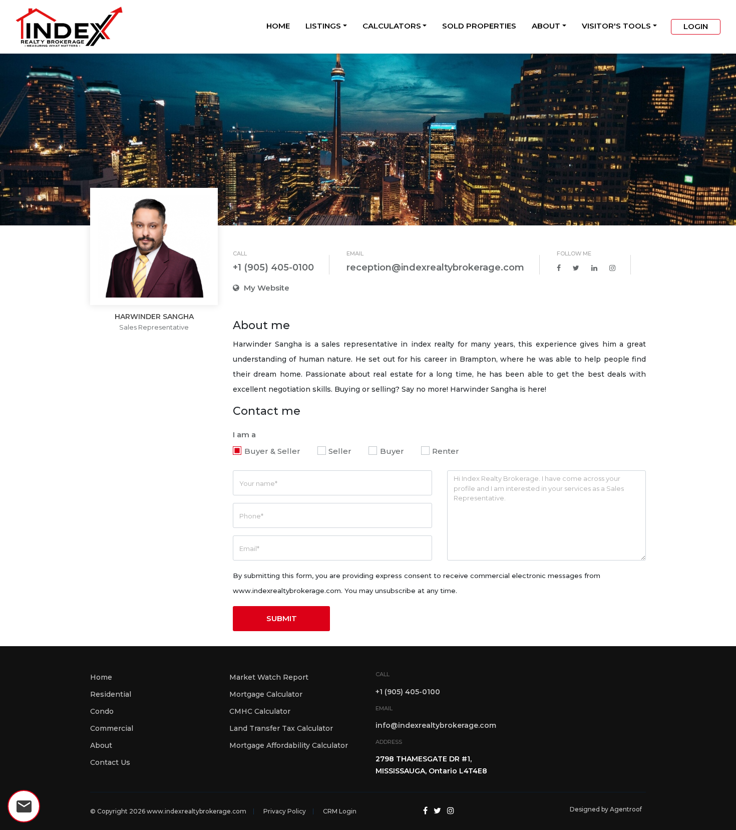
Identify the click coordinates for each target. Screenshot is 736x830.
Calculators (391, 26)
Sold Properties (479, 26)
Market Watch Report (268, 677)
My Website (265, 288)
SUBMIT (281, 618)
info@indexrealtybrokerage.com (436, 725)
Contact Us (110, 762)
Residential (110, 694)
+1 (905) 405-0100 (273, 267)
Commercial (111, 728)
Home (278, 26)
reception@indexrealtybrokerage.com (435, 267)
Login (695, 26)
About (546, 26)
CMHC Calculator (259, 711)
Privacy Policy (284, 811)
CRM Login (339, 811)
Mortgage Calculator (265, 694)
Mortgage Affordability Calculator (288, 745)
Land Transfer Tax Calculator (281, 728)
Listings (323, 26)
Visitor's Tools (616, 26)
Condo (102, 711)
